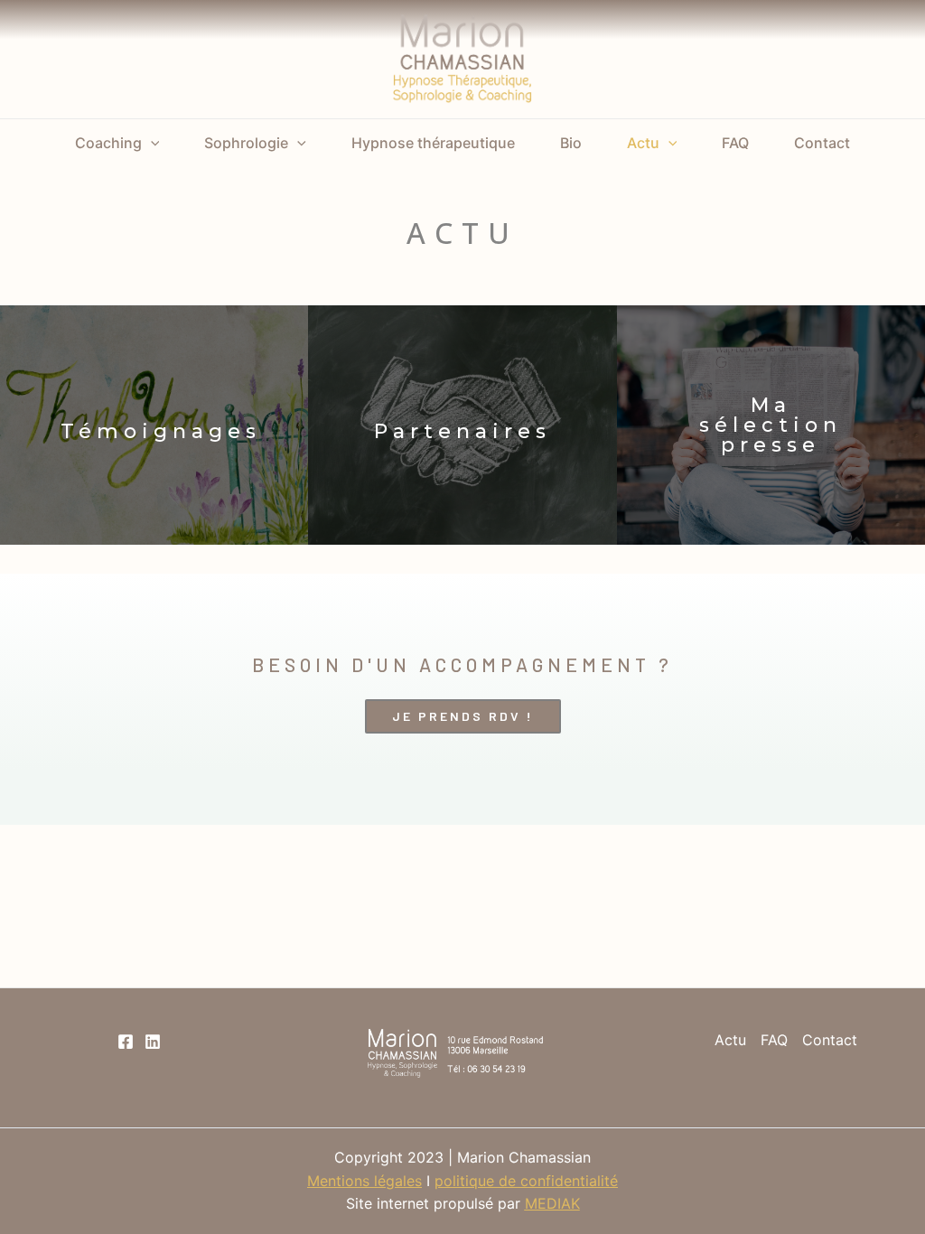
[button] (463, 716)
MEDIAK (552, 1203)
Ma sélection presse (770, 425)
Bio (571, 143)
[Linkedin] (153, 1041)
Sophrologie (246, 143)
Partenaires (462, 431)
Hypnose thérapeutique (433, 143)
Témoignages (161, 431)
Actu (643, 143)
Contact (822, 143)
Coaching (108, 143)
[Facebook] (125, 1041)
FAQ (735, 143)
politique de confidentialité (526, 1181)
